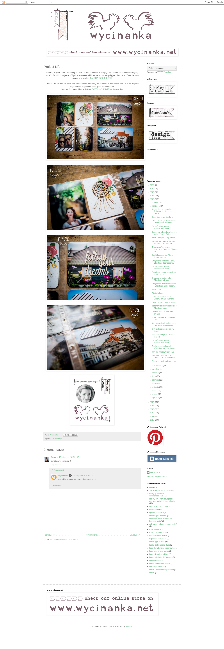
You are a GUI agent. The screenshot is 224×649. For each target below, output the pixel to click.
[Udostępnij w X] (70, 435)
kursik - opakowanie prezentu (161, 570)
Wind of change (158, 293)
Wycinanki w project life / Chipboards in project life (163, 356)
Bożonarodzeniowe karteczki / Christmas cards (164, 307)
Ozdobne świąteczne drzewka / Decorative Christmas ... (164, 221)
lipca (154, 376)
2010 (152, 420)
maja (154, 383)
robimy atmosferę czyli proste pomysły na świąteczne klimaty (162, 500)
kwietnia (155, 387)
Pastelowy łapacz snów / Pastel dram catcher (165, 273)
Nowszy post (49, 535)
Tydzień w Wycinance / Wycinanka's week (161, 227)
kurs (151, 487)
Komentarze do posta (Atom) (66, 539)
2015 (152, 402)
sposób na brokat (156, 513)
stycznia (155, 398)
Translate (167, 72)
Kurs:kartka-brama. (157, 532)
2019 (152, 189)
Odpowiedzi (59, 470)
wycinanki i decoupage (158, 506)
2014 (152, 406)
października (157, 366)
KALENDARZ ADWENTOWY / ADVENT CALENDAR (164, 242)
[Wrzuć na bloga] (67, 435)
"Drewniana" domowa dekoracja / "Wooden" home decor (164, 249)
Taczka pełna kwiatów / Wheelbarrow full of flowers (164, 347)
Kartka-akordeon (156, 529)
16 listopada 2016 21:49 (69, 457)
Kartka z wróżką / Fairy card (163, 352)
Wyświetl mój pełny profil (157, 476)
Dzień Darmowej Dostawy (162, 217)
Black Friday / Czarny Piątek (163, 238)
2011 (152, 416)
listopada (156, 206)
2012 (152, 413)
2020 (152, 185)
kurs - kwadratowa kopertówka (161, 548)
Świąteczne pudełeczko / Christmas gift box (162, 279)
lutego (155, 394)
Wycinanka (63, 476)
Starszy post (135, 535)
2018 (152, 192)
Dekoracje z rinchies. (158, 516)
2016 (152, 199)
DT (53, 439)
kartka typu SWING (157, 542)
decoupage (154, 509)
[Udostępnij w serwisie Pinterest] (76, 435)
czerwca (155, 380)
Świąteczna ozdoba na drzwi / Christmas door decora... (164, 262)
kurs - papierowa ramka (159, 551)
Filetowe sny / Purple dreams (164, 361)
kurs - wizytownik (156, 560)
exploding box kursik (157, 539)
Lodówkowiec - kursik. (158, 536)
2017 (152, 196)
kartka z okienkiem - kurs (159, 545)
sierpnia (155, 373)
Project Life (156, 289)
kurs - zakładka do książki (160, 563)
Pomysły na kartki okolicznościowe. (156, 495)
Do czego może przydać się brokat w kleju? (160, 520)
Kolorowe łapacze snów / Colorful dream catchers (163, 298)
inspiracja (58, 439)
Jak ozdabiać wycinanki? (159, 490)
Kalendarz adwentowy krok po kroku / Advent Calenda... (164, 233)
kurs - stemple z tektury (158, 554)
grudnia (155, 202)
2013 (152, 409)
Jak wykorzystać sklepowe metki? (163, 524)
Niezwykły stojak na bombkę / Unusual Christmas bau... (164, 324)
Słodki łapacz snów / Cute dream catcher (162, 256)
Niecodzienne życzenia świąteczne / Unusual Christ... (162, 211)
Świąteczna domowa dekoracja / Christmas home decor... (165, 285)
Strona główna (92, 535)
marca (155, 391)
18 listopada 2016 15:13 (83, 476)
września (156, 369)
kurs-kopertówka (156, 566)
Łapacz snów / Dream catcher (164, 302)
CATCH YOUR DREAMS (101, 78)
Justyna (54, 457)
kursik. (152, 573)
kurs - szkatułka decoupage (160, 557)
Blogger (129, 626)
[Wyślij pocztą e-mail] (64, 435)
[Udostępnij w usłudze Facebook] (73, 435)
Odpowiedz (55, 465)
